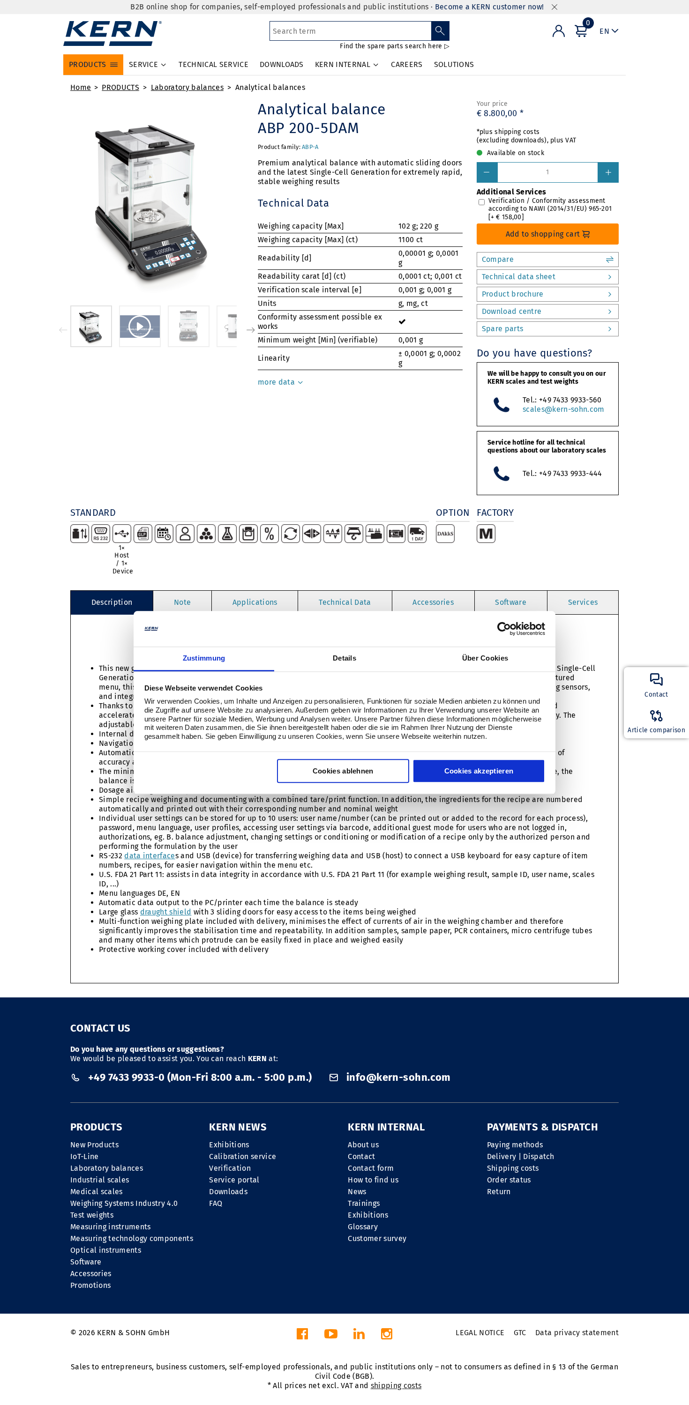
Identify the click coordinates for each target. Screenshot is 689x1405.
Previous (63, 330)
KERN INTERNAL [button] (342, 64)
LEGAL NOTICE (480, 1332)
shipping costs (396, 1385)
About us (363, 1144)
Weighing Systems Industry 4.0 (124, 1203)
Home (80, 87)
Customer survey (377, 1238)
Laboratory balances (187, 87)
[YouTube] (330, 1336)
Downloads (228, 1191)
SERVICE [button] (143, 64)
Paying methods (515, 1144)
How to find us (373, 1179)
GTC (520, 1332)
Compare (498, 259)
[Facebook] (302, 1336)
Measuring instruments (110, 1226)
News (357, 1191)
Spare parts (503, 328)
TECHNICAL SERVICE (213, 64)
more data (277, 382)
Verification (230, 1168)
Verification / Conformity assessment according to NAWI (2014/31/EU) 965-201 (550, 209)
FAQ (215, 1203)
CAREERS (406, 64)
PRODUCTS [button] (87, 64)
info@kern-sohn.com (397, 1077)
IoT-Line (84, 1156)
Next (250, 330)
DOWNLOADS (282, 64)
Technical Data (345, 602)
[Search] (440, 31)
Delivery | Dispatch (520, 1156)
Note (182, 602)
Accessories (433, 602)
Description (112, 602)
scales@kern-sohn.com (563, 409)
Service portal (234, 1179)
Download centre (512, 311)
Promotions (90, 1285)
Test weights (91, 1215)
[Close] (554, 7)
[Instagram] (386, 1336)
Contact (361, 1156)
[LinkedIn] (359, 1336)
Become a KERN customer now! (489, 6)
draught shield (165, 911)
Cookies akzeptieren (479, 771)
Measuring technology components (131, 1238)
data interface (149, 855)
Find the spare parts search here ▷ (394, 46)
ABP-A (310, 146)
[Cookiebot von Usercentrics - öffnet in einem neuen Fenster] (504, 629)
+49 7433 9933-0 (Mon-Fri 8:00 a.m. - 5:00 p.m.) (200, 1077)
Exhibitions (229, 1144)
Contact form (371, 1168)
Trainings (364, 1203)
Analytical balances (270, 87)
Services (583, 602)
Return (499, 1191)
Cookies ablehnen (343, 771)
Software (510, 602)
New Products (94, 1144)
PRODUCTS (120, 87)
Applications (254, 602)
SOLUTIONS (454, 64)
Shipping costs (513, 1168)
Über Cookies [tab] (485, 658)
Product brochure (513, 294)
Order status (509, 1179)
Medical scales (96, 1191)
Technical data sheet (518, 276)
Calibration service (242, 1156)
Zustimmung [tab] (204, 658)
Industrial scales (99, 1179)
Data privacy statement (577, 1332)
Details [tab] (344, 658)
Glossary (363, 1226)
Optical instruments (105, 1250)
